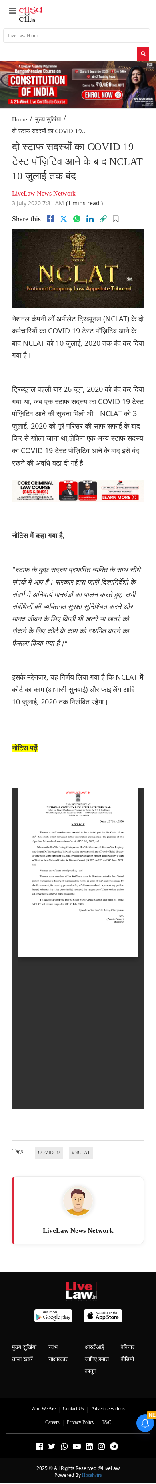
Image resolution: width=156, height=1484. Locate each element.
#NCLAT (81, 1152)
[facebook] (50, 218)
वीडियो (127, 1359)
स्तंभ (53, 1347)
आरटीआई (94, 1347)
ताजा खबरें (22, 1359)
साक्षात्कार (58, 1359)
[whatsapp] (76, 218)
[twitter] (63, 218)
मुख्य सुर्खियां (48, 119)
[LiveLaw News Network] (78, 1201)
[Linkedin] (90, 218)
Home (19, 119)
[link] (103, 218)
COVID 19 (49, 1152)
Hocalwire (92, 1475)
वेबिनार (127, 1347)
